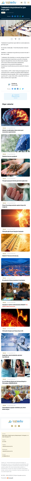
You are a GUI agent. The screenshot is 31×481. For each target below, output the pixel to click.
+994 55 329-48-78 (7, 446)
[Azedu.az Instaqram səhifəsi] (15, 426)
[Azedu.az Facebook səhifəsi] (12, 426)
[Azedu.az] (8, 2)
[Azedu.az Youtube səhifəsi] (19, 426)
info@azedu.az (6, 456)
